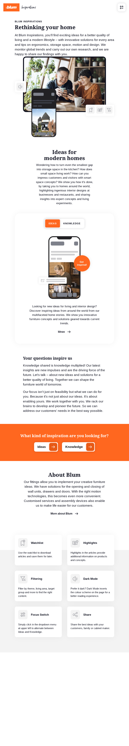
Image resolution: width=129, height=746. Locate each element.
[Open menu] (122, 7)
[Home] (19, 7)
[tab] (52, 223)
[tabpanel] (64, 287)
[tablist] (64, 223)
